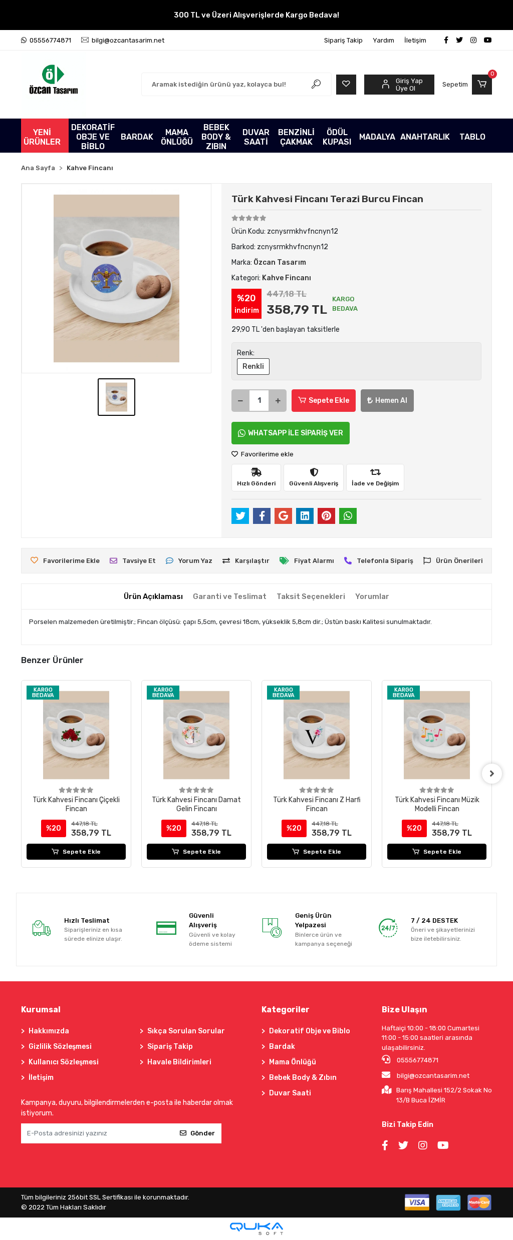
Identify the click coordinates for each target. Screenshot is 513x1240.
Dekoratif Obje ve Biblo (309, 1031)
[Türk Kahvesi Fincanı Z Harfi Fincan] (316, 735)
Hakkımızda (49, 1031)
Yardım (383, 40)
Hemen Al (391, 400)
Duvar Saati (290, 1093)
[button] (467, 85)
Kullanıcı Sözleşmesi (64, 1062)
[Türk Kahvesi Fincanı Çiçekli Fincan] (76, 735)
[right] (492, 774)
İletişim (415, 40)
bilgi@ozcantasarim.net (433, 1075)
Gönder (202, 1133)
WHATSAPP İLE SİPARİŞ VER (295, 433)
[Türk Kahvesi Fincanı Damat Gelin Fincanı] (196, 735)
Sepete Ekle (329, 400)
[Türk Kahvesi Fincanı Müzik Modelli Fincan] (436, 735)
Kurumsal (41, 1009)
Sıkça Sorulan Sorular (186, 1031)
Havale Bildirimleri (179, 1062)
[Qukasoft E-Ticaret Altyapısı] (256, 1228)
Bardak (282, 1046)
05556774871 (416, 1060)
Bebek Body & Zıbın (303, 1077)
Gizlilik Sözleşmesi (60, 1046)
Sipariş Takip (343, 40)
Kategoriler (286, 1009)
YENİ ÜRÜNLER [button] (42, 137)
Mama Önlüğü (292, 1062)
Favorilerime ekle (266, 454)
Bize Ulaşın (404, 1009)
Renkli (253, 366)
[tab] (153, 596)
